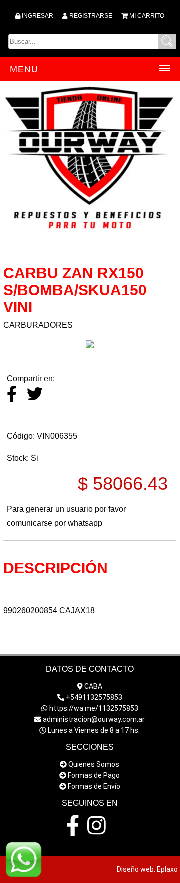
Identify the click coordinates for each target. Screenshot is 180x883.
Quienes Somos (94, 764)
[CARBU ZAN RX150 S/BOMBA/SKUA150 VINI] (90, 346)
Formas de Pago (94, 776)
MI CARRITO (147, 16)
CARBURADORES (38, 325)
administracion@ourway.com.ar (94, 720)
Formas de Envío (94, 786)
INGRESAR (38, 16)
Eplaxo (167, 870)
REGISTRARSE (91, 16)
